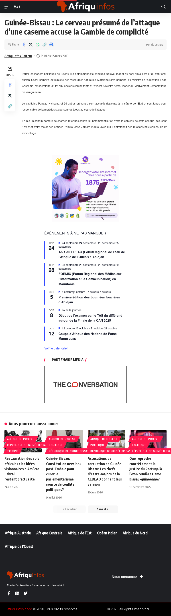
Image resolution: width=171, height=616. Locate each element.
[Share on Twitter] (30, 44)
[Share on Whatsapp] (37, 44)
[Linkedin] (17, 593)
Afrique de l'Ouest (20, 439)
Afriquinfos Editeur (18, 56)
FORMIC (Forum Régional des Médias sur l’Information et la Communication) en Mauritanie (90, 278)
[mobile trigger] (8, 7)
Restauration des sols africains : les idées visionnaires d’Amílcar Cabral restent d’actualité (21, 468)
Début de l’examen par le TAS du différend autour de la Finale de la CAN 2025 (90, 318)
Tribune (12, 451)
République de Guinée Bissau (27, 445)
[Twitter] (26, 593)
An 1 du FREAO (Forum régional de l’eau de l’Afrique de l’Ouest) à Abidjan (92, 254)
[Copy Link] (44, 44)
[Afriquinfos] (85, 6)
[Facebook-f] (9, 593)
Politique (56, 445)
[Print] (51, 44)
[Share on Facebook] (23, 44)
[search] (163, 6)
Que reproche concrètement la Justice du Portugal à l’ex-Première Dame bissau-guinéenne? (145, 468)
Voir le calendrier (56, 348)
